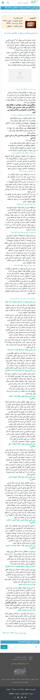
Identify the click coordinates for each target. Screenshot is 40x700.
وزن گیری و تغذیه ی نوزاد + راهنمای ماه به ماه (20, 33)
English (11, 694)
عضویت (8, 689)
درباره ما (14, 689)
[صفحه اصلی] (25, 697)
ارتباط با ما (21, 689)
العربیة (17, 694)
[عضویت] (18, 697)
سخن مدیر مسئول (30, 689)
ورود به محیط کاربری (27, 694)
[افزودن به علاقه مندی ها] (15, 697)
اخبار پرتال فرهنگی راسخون (20, 663)
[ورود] (21, 697)
